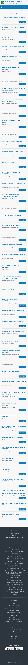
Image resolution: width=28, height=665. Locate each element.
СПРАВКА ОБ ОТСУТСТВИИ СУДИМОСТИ (14, 551)
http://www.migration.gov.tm (8, 29)
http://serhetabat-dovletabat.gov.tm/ (10, 227)
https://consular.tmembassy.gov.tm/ (10, 516)
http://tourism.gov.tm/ (7, 269)
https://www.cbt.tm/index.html (9, 237)
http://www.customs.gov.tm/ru (9, 208)
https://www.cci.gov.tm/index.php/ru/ (10, 303)
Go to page (22, 22)
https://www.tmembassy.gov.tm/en (10, 92)
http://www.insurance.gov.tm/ (8, 407)
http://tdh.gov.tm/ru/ (6, 144)
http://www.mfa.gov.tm (7, 20)
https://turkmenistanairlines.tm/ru (9, 103)
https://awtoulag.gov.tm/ (7, 364)
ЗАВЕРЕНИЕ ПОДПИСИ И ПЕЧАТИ (14, 586)
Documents (14, 594)
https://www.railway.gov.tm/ (8, 374)
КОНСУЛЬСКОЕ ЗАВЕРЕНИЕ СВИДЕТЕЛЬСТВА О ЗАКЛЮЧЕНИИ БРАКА (14, 558)
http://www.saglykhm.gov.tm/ (8, 396)
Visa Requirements (14, 535)
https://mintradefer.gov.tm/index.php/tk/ (11, 187)
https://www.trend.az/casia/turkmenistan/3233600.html (14, 495)
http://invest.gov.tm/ (6, 507)
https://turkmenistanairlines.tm (9, 113)
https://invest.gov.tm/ (7, 164)
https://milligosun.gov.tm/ (7, 217)
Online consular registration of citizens (14, 537)
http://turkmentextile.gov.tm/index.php (10, 354)
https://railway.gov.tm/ (7, 460)
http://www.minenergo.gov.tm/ (9, 247)
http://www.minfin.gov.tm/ (8, 155)
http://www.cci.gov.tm (7, 60)
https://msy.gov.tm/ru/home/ (8, 314)
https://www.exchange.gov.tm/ (9, 430)
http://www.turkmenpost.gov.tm (9, 39)
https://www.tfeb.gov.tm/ (7, 258)
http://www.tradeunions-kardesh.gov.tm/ (11, 418)
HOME (3, 10)
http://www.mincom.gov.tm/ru (8, 343)
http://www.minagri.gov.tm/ (8, 280)
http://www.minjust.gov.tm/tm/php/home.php (12, 81)
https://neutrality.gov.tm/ (7, 124)
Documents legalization (14, 547)
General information (14, 533)
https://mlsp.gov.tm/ (6, 385)
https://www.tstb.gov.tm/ (7, 198)
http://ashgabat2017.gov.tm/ (8, 49)
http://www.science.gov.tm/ (8, 439)
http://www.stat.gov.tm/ (7, 176)
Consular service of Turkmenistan (14, 546)
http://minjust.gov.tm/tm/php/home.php (11, 324)
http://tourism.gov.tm (6, 71)
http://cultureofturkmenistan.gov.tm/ (10, 333)
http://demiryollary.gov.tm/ (8, 471)
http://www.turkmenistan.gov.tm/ (9, 134)
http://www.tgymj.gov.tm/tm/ (8, 451)
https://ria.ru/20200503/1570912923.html (11, 483)
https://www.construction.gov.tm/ (9, 291)
